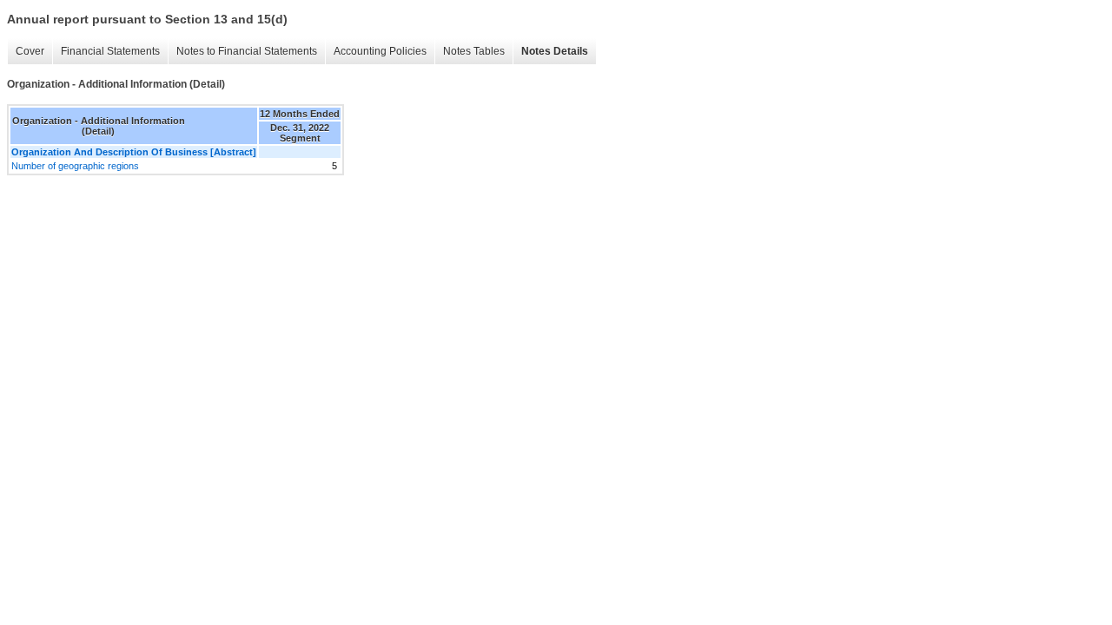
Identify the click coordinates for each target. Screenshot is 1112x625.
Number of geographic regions (75, 166)
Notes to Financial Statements (246, 51)
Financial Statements (110, 51)
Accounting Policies (380, 51)
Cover (30, 51)
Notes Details (554, 51)
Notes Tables (474, 51)
